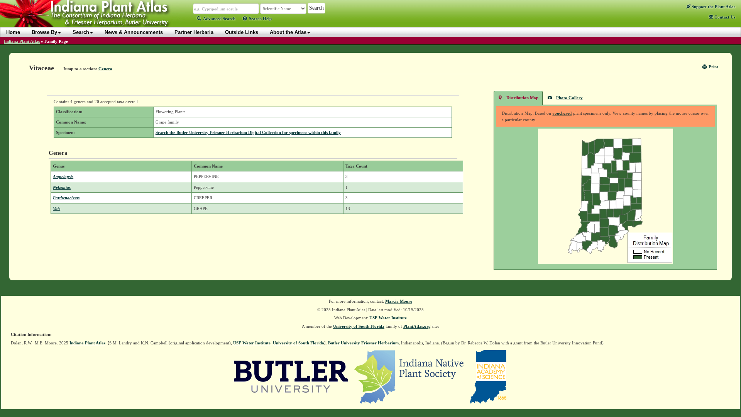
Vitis (56, 208)
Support (712, 6)
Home (13, 32)
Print (713, 66)
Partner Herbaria (193, 32)
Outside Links (241, 32)
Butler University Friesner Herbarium (363, 343)
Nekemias (62, 187)
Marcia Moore (398, 301)
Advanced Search (219, 18)
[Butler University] (291, 376)
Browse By (44, 32)
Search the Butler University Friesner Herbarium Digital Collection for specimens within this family (248, 132)
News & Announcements (134, 32)
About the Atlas (288, 32)
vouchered (562, 113)
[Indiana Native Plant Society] (409, 376)
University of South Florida (358, 326)
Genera (105, 68)
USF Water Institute (388, 317)
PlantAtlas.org (417, 326)
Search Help (260, 18)
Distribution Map (522, 97)
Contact (724, 17)
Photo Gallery (569, 97)
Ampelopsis (63, 176)
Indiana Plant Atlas (22, 41)
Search (81, 32)
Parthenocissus (66, 197)
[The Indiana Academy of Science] (488, 376)
